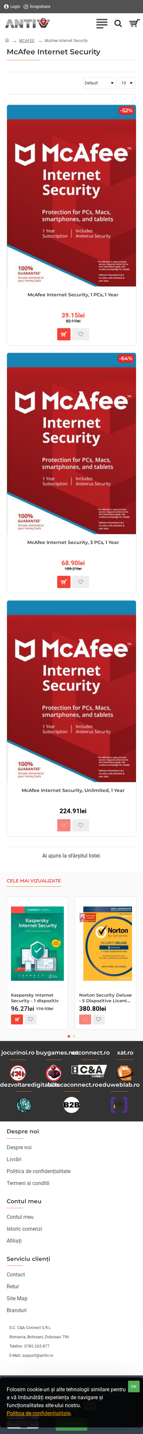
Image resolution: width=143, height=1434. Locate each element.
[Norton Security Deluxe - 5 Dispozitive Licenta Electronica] (105, 943)
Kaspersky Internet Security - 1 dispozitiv (35, 997)
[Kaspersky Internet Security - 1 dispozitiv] (37, 943)
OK (134, 1386)
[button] (64, 334)
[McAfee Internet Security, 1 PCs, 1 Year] (71, 195)
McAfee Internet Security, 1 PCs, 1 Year (73, 295)
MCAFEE (27, 40)
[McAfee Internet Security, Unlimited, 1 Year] (71, 691)
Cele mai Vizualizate (34, 881)
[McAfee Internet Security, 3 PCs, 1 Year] (71, 443)
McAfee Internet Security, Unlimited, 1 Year (73, 790)
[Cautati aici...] (118, 23)
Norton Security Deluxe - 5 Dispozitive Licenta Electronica (105, 998)
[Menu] (102, 23)
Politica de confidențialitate (39, 1413)
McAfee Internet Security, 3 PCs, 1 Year (73, 542)
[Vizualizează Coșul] (134, 23)
